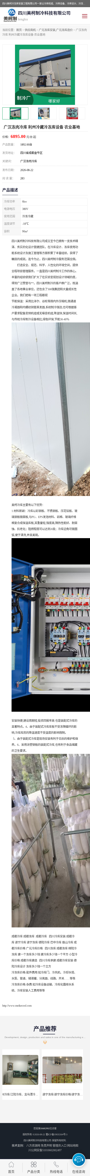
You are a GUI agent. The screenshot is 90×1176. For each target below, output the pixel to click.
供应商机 (30, 30)
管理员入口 (59, 1145)
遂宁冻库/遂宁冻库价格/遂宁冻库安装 (26, 1094)
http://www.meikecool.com (17, 1005)
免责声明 (46, 1145)
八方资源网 (33, 1145)
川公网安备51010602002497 (45, 1150)
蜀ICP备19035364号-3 (56, 1134)
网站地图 (72, 1145)
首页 (19, 30)
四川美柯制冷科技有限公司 (37, 1140)
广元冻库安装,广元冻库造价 (56, 30)
